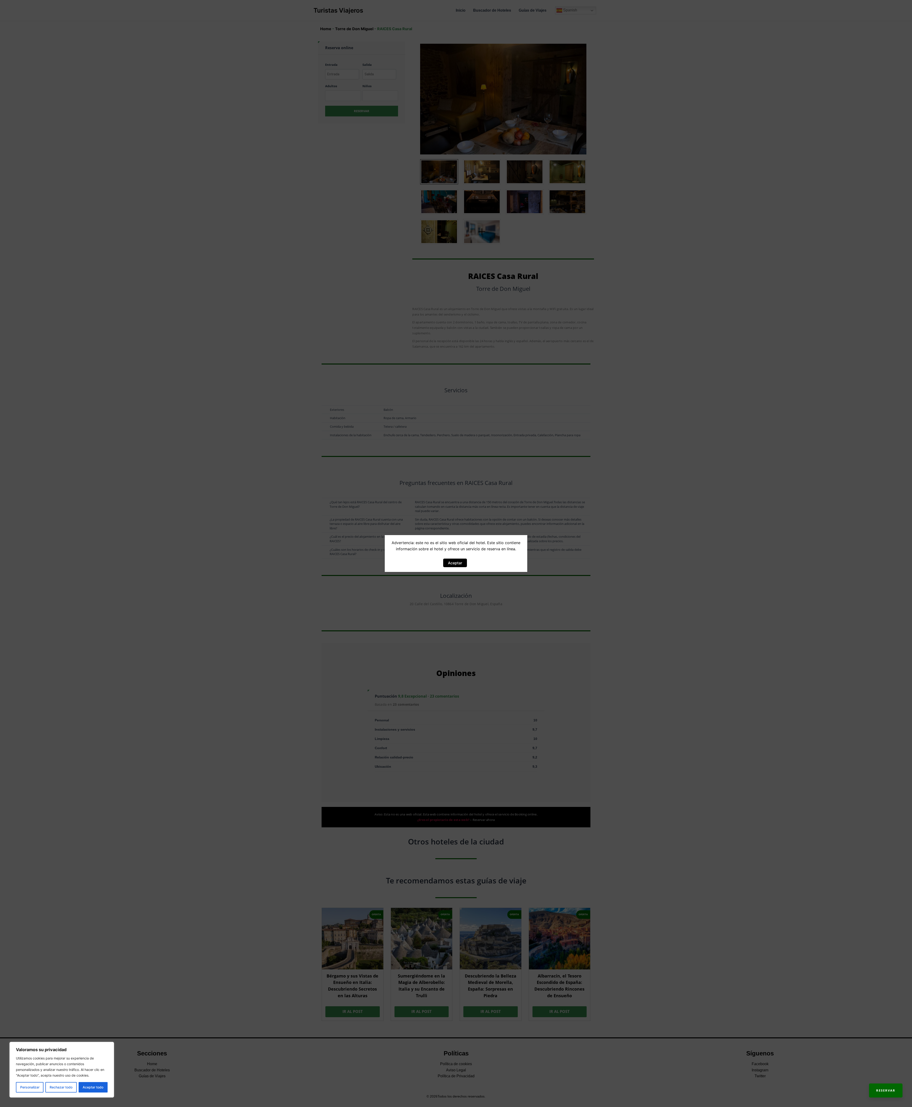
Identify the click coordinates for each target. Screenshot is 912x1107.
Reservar (885, 1090)
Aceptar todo (93, 1087)
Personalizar (29, 1087)
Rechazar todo (61, 1087)
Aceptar (455, 563)
